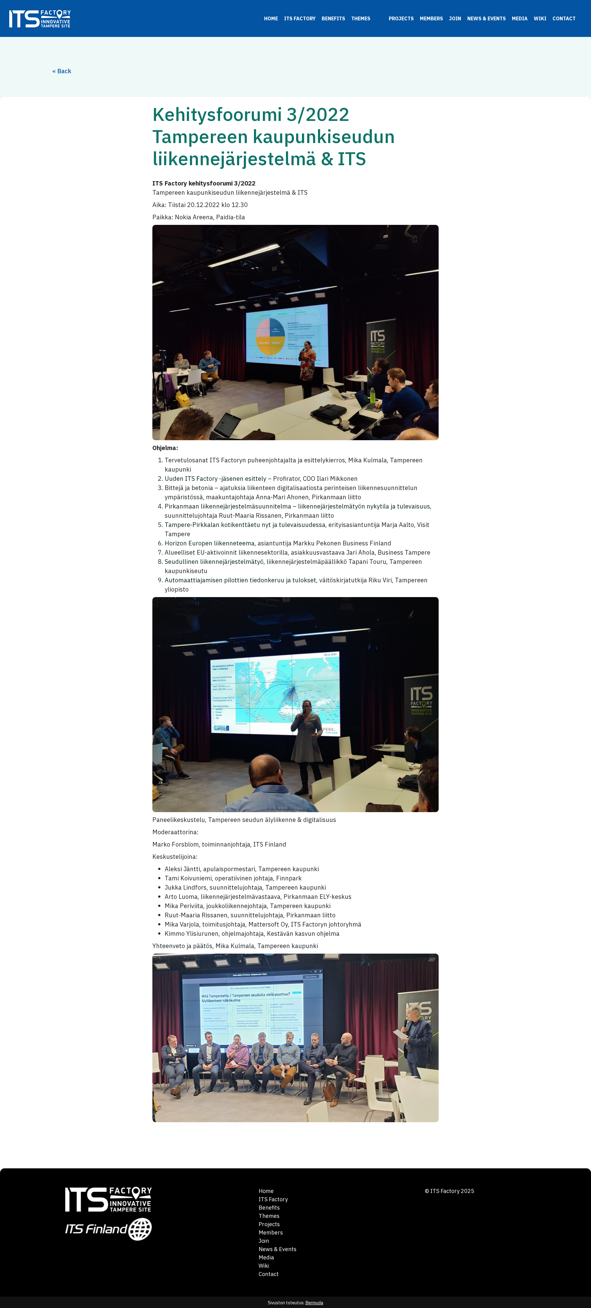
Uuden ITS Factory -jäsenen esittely (215, 478)
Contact (564, 18)
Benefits (333, 18)
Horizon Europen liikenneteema (210, 543)
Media (520, 18)
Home (271, 18)
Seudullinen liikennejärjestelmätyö (214, 561)
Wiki (540, 18)
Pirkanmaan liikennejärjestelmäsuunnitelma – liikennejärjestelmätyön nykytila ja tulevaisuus (297, 506)
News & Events (486, 18)
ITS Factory (300, 18)
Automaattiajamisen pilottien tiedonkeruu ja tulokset (240, 580)
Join (455, 18)
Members (431, 18)
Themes (360, 18)
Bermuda (314, 1303)
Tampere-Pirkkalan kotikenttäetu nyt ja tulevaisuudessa (245, 524)
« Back (61, 71)
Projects (401, 18)
